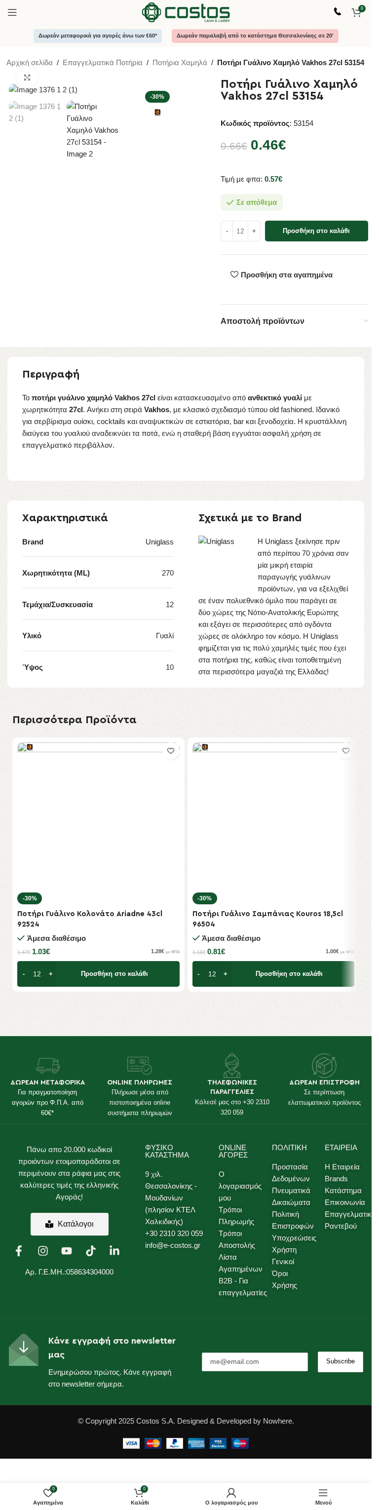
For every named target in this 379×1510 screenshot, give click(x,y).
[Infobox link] (337, 12)
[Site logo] (186, 11)
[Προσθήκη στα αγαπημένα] (171, 751)
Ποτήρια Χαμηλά (179, 62)
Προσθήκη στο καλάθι (316, 230)
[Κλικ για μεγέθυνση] (27, 77)
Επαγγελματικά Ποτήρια (103, 62)
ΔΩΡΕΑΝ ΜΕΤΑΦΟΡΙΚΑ (47, 1082)
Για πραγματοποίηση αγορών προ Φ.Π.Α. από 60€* (47, 1102)
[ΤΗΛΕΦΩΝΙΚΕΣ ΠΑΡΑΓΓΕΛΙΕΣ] (232, 1065)
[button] (98, 974)
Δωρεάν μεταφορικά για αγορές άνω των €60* (97, 36)
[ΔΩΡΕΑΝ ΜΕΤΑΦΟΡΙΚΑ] (47, 1065)
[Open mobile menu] (12, 12)
